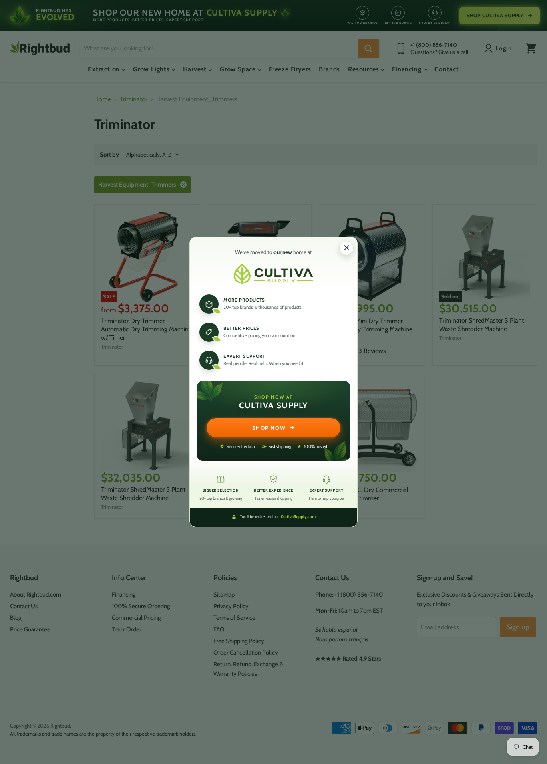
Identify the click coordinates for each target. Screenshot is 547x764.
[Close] (346, 248)
